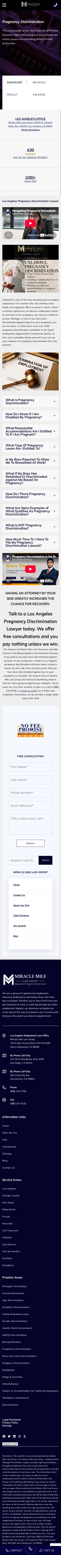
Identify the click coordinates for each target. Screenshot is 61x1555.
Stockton (7, 1258)
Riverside (7, 1223)
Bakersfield (8, 1209)
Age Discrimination (13, 1300)
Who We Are (9, 1132)
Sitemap (7, 1153)
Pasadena (7, 1265)
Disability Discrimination (16, 1307)
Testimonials (9, 1146)
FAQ (4, 1139)
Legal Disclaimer (11, 1419)
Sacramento (9, 1244)
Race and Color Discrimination (19, 1356)
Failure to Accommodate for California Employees (30, 1390)
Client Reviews (21, 915)
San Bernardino (11, 1251)
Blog (15, 936)
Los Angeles (9, 1188)
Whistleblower (10, 1383)
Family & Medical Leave (15, 1314)
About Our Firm (21, 905)
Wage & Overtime (12, 1377)
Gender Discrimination (14, 1321)
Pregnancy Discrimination (16, 1349)
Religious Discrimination (16, 1363)
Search (45, 860)
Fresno (6, 1216)
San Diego (8, 1202)
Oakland (7, 1237)
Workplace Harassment (15, 1397)
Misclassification (11, 1342)
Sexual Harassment (13, 1293)
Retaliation (8, 1370)
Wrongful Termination (14, 1286)
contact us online (29, 690)
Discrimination (10, 1404)
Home (16, 884)
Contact (16, 1550)
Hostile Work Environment (17, 1328)
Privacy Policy (10, 1422)
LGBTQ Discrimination (14, 1335)
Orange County (11, 1195)
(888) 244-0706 (18, 1091)
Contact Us (19, 895)
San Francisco (10, 1230)
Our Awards (19, 925)
